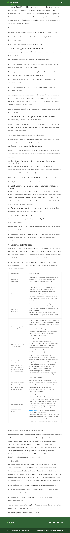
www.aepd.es (33, 410)
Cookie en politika (43, 530)
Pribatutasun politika (56, 530)
